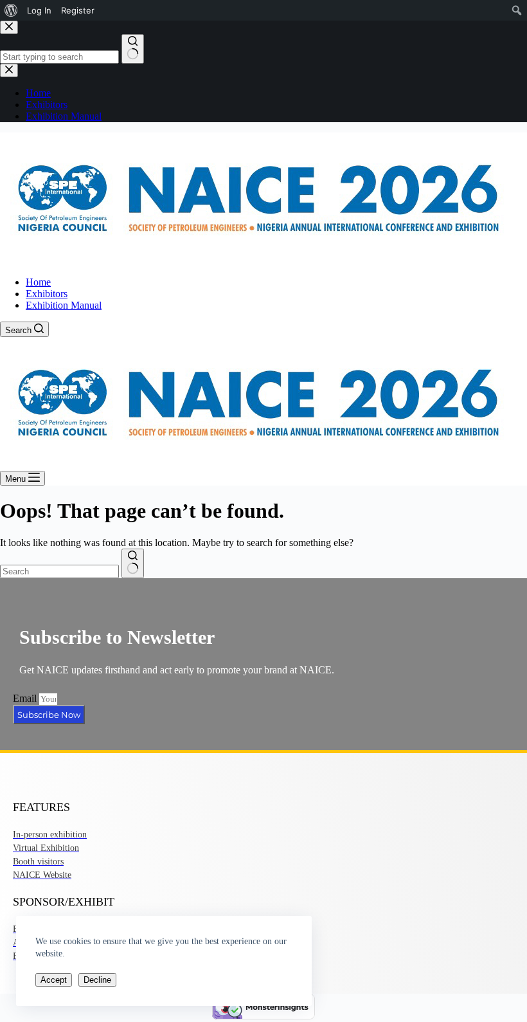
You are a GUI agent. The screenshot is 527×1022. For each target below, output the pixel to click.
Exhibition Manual (64, 305)
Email (26, 698)
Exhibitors (46, 293)
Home (38, 282)
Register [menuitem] (77, 10)
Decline (97, 980)
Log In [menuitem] (39, 10)
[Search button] (132, 563)
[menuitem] (11, 10)
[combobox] (59, 571)
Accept (53, 980)
